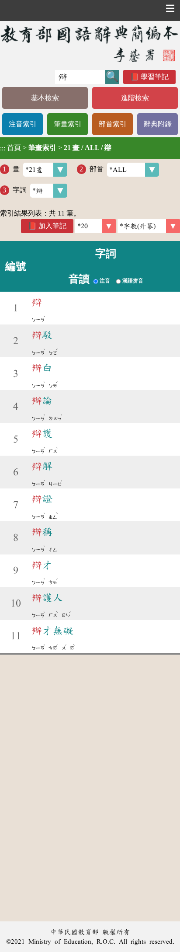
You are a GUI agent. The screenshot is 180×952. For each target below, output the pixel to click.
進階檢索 (135, 97)
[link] (149, 226)
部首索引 (113, 124)
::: (2, 148)
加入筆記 (52, 226)
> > (55, 148)
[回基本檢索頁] (90, 43)
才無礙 (52, 630)
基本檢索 (45, 97)
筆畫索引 (68, 124)
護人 (47, 598)
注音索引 (23, 124)
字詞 (20, 190)
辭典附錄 (158, 124)
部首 (97, 169)
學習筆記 (155, 76)
